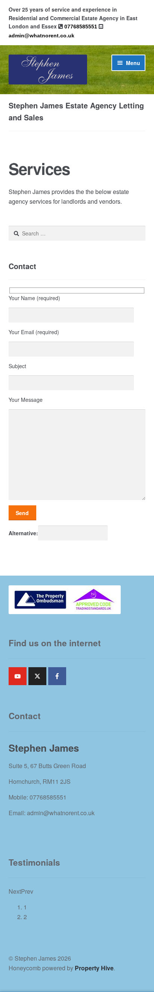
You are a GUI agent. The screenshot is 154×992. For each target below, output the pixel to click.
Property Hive (94, 968)
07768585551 (80, 27)
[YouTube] (18, 676)
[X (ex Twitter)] (37, 676)
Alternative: (23, 533)
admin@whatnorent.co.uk (41, 35)
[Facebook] (57, 676)
